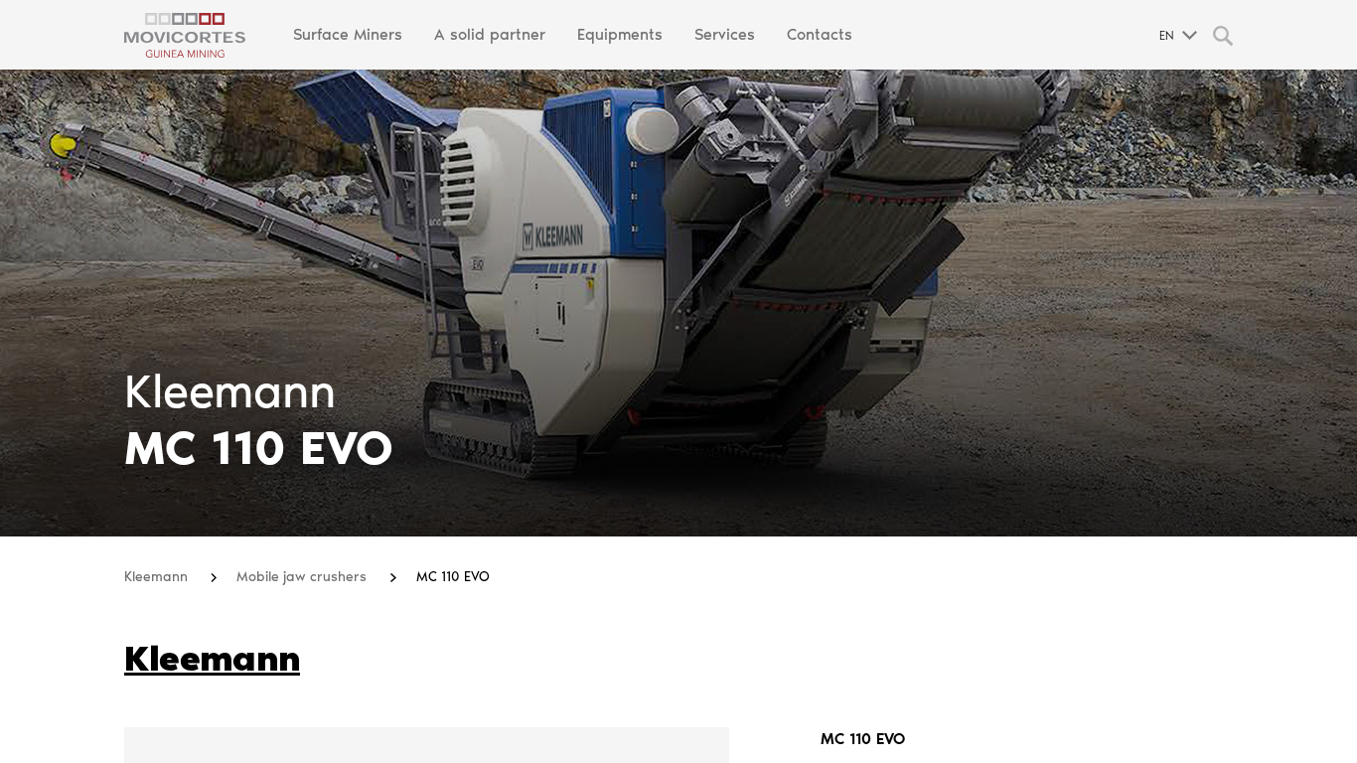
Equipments (620, 34)
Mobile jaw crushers (303, 576)
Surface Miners (347, 34)
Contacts (819, 34)
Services (724, 34)
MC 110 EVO (453, 576)
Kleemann (158, 576)
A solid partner (489, 34)
